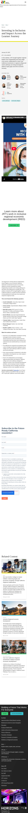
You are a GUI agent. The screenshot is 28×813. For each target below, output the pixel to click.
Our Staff (3, 773)
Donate (5, 713)
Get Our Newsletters (17, 713)
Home (3, 24)
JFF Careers (4, 778)
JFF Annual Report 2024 (7, 783)
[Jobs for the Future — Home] (5, 2)
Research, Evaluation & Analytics (9, 737)
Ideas (7, 24)
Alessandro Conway (23, 84)
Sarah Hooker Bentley (9, 76)
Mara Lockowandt (23, 76)
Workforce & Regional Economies (9, 739)
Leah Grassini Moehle (9, 84)
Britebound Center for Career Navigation (11, 722)
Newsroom (4, 785)
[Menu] (25, 2)
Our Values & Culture (6, 770)
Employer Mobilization (6, 727)
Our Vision (3, 768)
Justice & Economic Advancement (9, 730)
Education (3, 725)
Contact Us (4, 780)
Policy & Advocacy (5, 732)
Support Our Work (5, 775)
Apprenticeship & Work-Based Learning (10, 720)
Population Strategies (6, 734)
